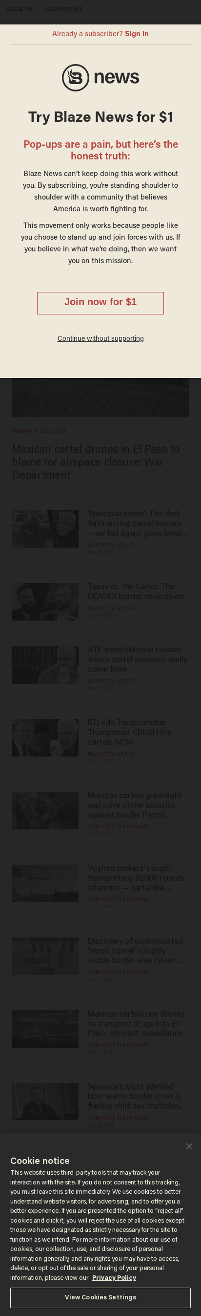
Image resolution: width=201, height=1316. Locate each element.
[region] (100, 1224)
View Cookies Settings (101, 1297)
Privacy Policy (114, 1278)
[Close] (189, 1146)
